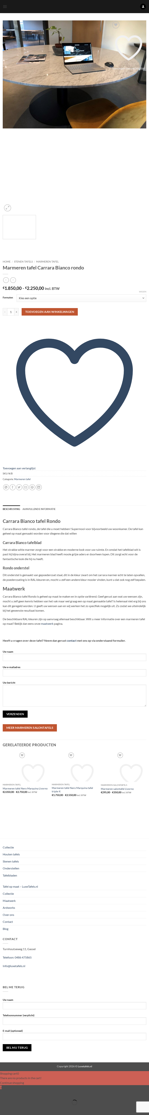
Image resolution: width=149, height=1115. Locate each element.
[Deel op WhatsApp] (6, 487)
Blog (5, 928)
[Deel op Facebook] (13, 487)
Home (7, 261)
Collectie (8, 847)
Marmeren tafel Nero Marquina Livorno (25, 788)
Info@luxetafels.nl (14, 966)
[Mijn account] (143, 7)
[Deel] (24, 1093)
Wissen (142, 291)
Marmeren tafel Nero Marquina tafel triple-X (72, 789)
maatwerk (47, 623)
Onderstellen (11, 868)
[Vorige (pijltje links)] (3, 1108)
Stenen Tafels (23, 261)
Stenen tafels (11, 861)
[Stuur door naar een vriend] (26, 487)
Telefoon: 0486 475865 (17, 957)
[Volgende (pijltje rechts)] (14, 1108)
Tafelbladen (10, 875)
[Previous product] (13, 280)
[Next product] (6, 280)
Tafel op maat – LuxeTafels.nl (20, 886)
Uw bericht (9, 682)
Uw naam (8, 651)
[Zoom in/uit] (3, 1093)
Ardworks (9, 907)
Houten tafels (11, 854)
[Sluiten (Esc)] (35, 1093)
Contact (8, 921)
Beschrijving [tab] (11, 509)
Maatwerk (9, 900)
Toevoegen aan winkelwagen (49, 311)
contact (71, 640)
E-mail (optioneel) (13, 1030)
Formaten (8, 297)
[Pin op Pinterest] (32, 487)
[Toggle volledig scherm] (14, 1093)
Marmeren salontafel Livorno (117, 788)
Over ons (8, 914)
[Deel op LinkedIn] (39, 487)
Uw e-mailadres (11, 667)
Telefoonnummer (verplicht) (18, 1015)
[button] (5, 6)
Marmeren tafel (47, 261)
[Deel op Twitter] (19, 487)
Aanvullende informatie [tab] (39, 509)
